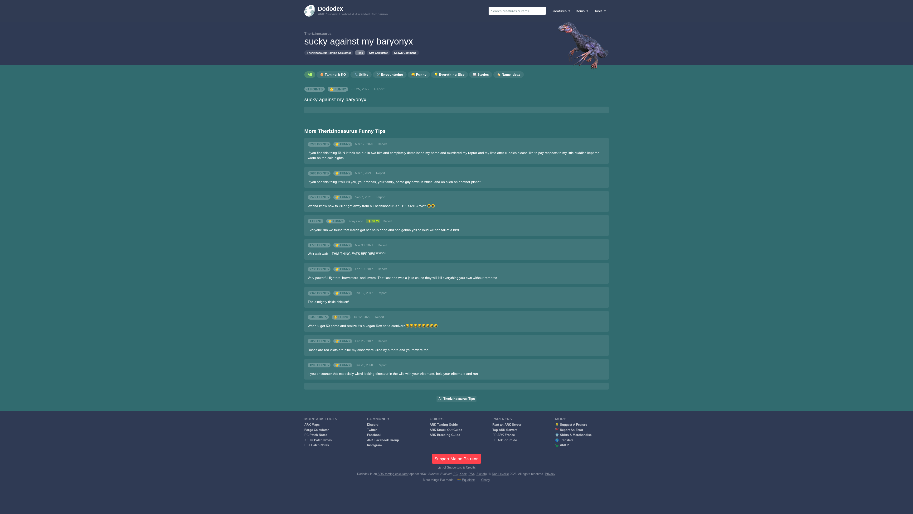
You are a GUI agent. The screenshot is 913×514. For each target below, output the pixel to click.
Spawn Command (405, 52)
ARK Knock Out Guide (446, 430)
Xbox (463, 474)
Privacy (550, 474)
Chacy (485, 480)
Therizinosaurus (317, 33)
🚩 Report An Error (569, 430)
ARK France (506, 435)
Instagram (374, 445)
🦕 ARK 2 (562, 445)
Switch (481, 474)
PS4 (472, 474)
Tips (360, 52)
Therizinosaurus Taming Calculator (329, 52)
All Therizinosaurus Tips (456, 398)
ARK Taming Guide (444, 424)
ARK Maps (312, 424)
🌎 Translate (564, 440)
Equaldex (468, 480)
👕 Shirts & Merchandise (573, 435)
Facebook (374, 435)
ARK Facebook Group (383, 440)
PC (455, 474)
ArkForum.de (507, 440)
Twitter (372, 430)
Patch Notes (318, 435)
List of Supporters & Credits (456, 467)
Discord (373, 424)
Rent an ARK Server (506, 424)
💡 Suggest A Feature (571, 424)
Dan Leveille (500, 474)
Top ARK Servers (504, 430)
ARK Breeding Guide (445, 435)
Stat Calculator (378, 52)
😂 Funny (338, 89)
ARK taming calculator (393, 474)
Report (379, 89)
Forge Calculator (316, 430)
